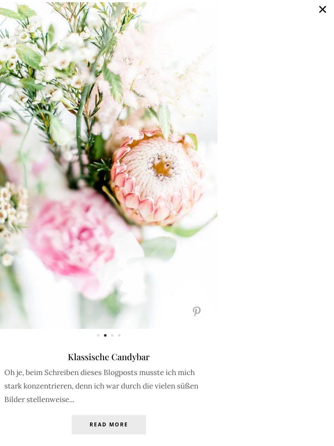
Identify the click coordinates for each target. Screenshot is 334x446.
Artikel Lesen (109, 431)
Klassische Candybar (109, 356)
